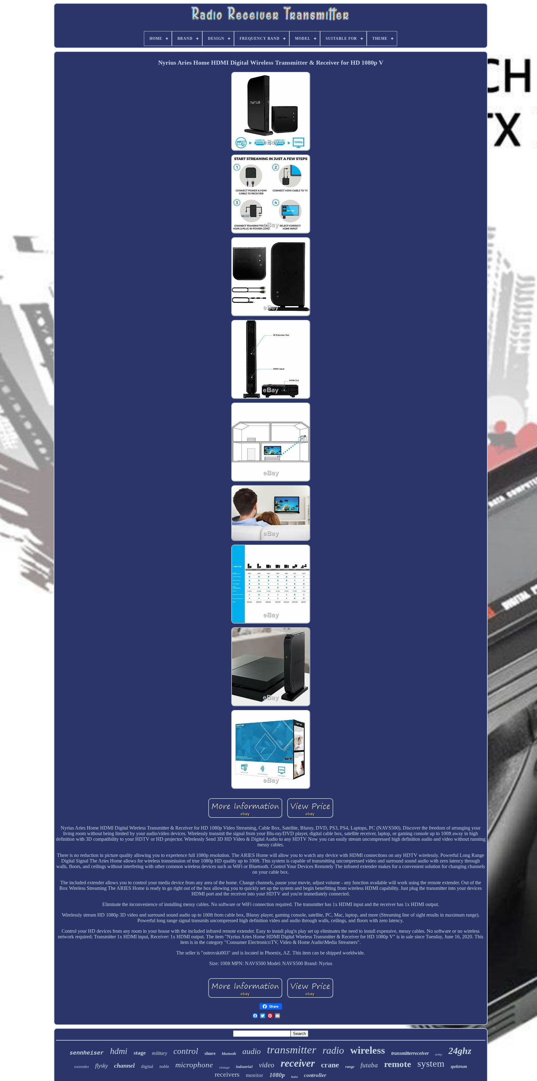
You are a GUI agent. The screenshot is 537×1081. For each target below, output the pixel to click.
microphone (194, 1064)
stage (140, 1053)
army (438, 1054)
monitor (254, 1075)
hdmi (118, 1051)
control (185, 1051)
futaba (369, 1065)
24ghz (459, 1051)
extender (81, 1066)
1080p (277, 1075)
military (159, 1053)
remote (397, 1064)
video (266, 1065)
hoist (294, 1077)
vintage (224, 1067)
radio (333, 1050)
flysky (101, 1065)
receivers (227, 1074)
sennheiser (87, 1053)
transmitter (291, 1050)
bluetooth (229, 1053)
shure (210, 1053)
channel (124, 1065)
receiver (298, 1063)
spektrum (459, 1066)
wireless (367, 1050)
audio (251, 1051)
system (430, 1063)
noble (164, 1066)
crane (330, 1065)
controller (315, 1075)
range (349, 1067)
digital (147, 1066)
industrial (244, 1066)
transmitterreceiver (410, 1053)
